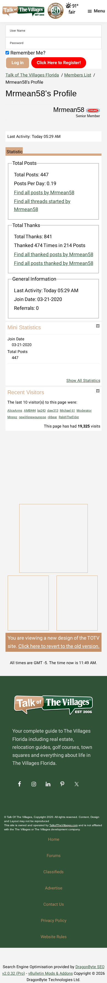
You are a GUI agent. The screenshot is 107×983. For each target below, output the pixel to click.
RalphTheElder (69, 417)
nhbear (52, 417)
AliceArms (14, 410)
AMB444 (30, 410)
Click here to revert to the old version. (59, 646)
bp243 (41, 410)
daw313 (52, 410)
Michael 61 (67, 410)
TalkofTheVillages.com (63, 825)
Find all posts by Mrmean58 (44, 192)
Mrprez (12, 417)
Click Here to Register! (59, 62)
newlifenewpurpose (32, 417)
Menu (99, 11)
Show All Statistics (83, 381)
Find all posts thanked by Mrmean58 (53, 263)
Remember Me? (28, 53)
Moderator (84, 410)
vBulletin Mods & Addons (50, 973)
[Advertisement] (53, 466)
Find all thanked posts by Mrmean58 (53, 254)
